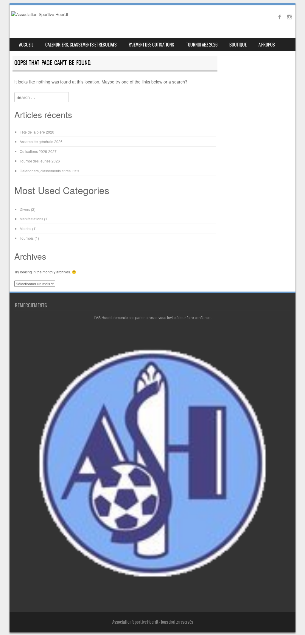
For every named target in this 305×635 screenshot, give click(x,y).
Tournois (27, 238)
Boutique (238, 44)
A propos (267, 44)
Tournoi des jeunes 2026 (40, 160)
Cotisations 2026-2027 (38, 151)
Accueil (26, 44)
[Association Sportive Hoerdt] (39, 14)
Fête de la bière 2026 (37, 131)
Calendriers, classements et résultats (81, 44)
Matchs (25, 228)
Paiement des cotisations (151, 44)
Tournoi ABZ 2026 (201, 44)
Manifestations (31, 218)
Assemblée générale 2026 (41, 141)
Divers (25, 209)
